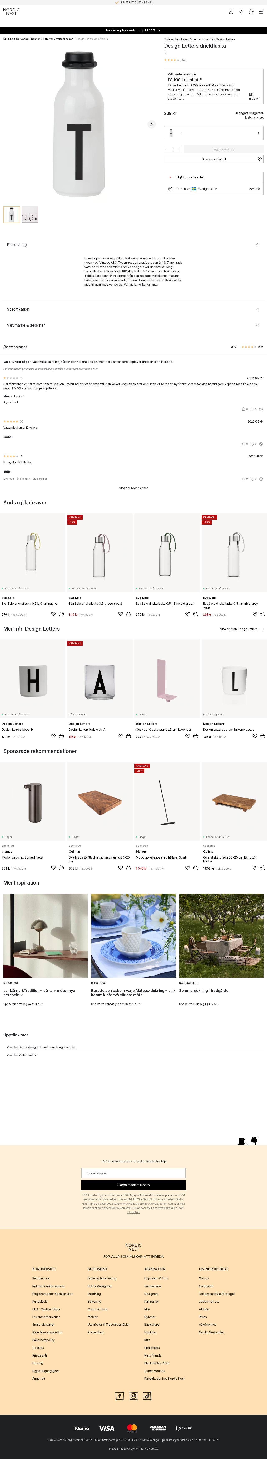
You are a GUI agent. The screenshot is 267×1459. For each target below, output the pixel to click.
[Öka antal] (179, 149)
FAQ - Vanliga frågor (46, 1309)
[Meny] (261, 12)
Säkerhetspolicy (43, 1340)
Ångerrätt (38, 1378)
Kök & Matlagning (100, 1286)
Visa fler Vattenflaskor (22, 1055)
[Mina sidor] (231, 12)
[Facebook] (120, 1395)
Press (203, 1317)
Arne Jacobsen (200, 39)
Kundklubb (39, 1301)
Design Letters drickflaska (92, 38)
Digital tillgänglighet (45, 1371)
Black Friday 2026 (156, 1363)
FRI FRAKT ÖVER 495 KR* (136, 2)
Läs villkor (133, 1212)
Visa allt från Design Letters (238, 629)
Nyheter (149, 1317)
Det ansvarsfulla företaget (217, 1294)
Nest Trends (152, 1355)
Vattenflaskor (64, 38)
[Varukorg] (251, 12)
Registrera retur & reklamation (52, 1294)
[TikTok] (147, 1395)
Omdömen (206, 1286)
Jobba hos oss (209, 1301)
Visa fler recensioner (133, 488)
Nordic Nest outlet (211, 1332)
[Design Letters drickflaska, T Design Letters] (79, 123)
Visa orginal (40, 478)
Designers (151, 1294)
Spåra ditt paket (43, 1324)
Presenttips (152, 1347)
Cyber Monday (154, 1371)
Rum (147, 1340)
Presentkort (96, 1332)
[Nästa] (151, 124)
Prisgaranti (39, 1355)
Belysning (94, 1301)
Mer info (254, 189)
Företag (37, 1363)
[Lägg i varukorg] (61, 613)
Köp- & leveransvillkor (47, 1332)
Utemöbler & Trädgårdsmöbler (109, 1324)
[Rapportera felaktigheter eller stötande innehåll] (261, 409)
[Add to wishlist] (53, 614)
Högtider (150, 1332)
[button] (175, 60)
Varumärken (152, 1286)
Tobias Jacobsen (176, 39)
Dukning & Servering (16, 38)
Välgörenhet (207, 1324)
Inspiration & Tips (156, 1278)
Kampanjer (151, 1301)
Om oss (204, 1278)
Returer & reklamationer (48, 1286)
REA (147, 1309)
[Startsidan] (11, 11)
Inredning (94, 1294)
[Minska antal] (167, 149)
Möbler (93, 1317)
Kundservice (41, 1278)
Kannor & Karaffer (42, 38)
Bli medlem (254, 96)
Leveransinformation (46, 1317)
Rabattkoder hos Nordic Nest (164, 1378)
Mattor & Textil (98, 1309)
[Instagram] (133, 1395)
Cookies (38, 1347)
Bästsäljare (151, 1324)
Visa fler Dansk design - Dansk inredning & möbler (41, 1047)
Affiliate (204, 1309)
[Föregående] (7, 124)
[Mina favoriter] (241, 12)
